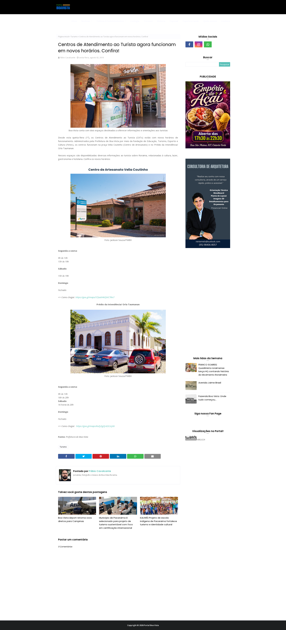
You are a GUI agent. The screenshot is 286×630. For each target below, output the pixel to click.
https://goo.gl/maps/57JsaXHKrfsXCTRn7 (95, 297)
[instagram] (198, 44)
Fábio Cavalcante (67, 57)
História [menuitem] (161, 21)
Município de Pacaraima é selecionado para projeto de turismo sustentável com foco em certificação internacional (116, 522)
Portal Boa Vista (151, 625)
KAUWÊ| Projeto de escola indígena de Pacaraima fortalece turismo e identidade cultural (158, 521)
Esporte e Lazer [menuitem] (191, 21)
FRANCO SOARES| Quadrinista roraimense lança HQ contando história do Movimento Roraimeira (213, 369)
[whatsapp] (208, 44)
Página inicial (63, 36)
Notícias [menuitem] (85, 21)
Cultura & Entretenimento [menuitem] (110, 21)
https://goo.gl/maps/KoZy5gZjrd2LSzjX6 (95, 426)
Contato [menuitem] (225, 21)
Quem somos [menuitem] (210, 21)
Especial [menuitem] (174, 21)
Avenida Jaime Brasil (209, 382)
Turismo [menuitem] (148, 21)
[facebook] (189, 44)
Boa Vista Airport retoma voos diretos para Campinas (75, 519)
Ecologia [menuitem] (134, 21)
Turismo (74, 36)
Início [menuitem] (74, 21)
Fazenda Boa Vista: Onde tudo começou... (212, 398)
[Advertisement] (207, 303)
